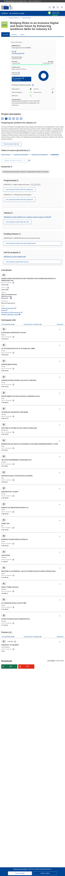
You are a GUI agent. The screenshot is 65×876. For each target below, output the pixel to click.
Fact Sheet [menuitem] (5, 34)
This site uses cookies (20, 869)
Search (58, 7)
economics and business (21, 154)
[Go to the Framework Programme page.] (4, 24)
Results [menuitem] (22, 34)
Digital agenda (15, 89)
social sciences (5, 154)
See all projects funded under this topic (17, 222)
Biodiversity (15, 95)
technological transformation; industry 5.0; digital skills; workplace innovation (25, 171)
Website (5, 310)
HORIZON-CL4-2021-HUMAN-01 (14, 256)
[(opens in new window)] (7, 6)
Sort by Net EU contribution (32, 324)
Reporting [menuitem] (14, 34)
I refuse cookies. (45, 873)
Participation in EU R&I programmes (13, 312)
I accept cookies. (20, 873)
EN (6, 118)
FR (13, 118)
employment (55, 154)
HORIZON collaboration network (12, 315)
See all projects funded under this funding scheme (21, 243)
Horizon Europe (26, 17)
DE (2, 118)
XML (10, 666)
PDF (27, 666)
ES (10, 118)
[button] (54, 7)
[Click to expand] (59, 329)
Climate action (37, 92)
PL (21, 118)
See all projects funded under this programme (19, 189)
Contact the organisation (10, 308)
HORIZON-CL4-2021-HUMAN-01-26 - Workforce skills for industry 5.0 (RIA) (26, 217)
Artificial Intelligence (17, 92)
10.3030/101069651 (17, 53)
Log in (50, 7)
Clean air (36, 89)
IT (17, 118)
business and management (39, 154)
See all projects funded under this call (17, 262)
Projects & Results (13, 17)
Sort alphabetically (7, 324)
